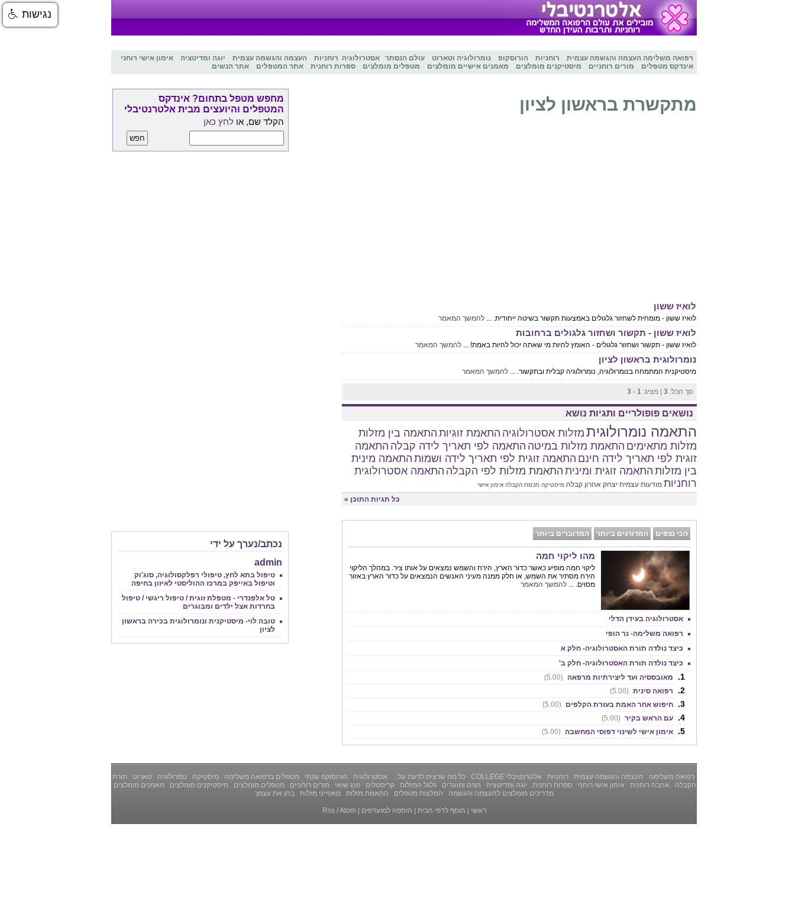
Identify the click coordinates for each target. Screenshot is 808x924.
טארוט (141, 777)
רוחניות (680, 483)
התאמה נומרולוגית (641, 432)
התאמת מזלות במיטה (576, 446)
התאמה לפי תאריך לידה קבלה (458, 446)
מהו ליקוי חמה (565, 556)
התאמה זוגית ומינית (609, 471)
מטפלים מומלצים (258, 785)
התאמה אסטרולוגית (399, 471)
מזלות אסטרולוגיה (543, 433)
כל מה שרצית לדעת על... (428, 777)
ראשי (478, 810)
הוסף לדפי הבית (442, 810)
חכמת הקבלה (522, 485)
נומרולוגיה (171, 777)
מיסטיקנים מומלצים (198, 785)
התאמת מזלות (366, 793)
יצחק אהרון (601, 484)
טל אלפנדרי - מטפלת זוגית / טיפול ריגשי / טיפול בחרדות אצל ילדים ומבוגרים (198, 602)
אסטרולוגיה (369, 777)
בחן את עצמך (274, 793)
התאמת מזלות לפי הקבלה (504, 471)
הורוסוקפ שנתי (325, 777)
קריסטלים (379, 785)
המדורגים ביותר (622, 533)
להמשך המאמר (461, 318)
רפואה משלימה (670, 777)
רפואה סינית (641, 691)
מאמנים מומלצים (139, 785)
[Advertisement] (519, 210)
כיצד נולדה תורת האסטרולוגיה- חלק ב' (621, 663)
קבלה (574, 484)
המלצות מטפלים (417, 793)
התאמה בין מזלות (397, 433)
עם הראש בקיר (637, 718)
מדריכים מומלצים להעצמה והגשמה (500, 793)
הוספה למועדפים (386, 810)
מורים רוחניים (308, 785)
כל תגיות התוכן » (372, 499)
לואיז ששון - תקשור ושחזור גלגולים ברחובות (606, 333)
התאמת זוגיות (469, 433)
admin (268, 562)
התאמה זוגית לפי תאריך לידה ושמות (495, 458)
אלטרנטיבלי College (505, 777)
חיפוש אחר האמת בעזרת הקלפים (607, 704)
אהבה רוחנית (649, 785)
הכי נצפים (671, 533)
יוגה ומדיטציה (505, 785)
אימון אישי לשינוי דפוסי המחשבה (607, 732)
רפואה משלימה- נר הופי (644, 633)
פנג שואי (346, 785)
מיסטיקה (552, 485)
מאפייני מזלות (319, 793)
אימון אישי (490, 485)
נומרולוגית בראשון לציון (647, 359)
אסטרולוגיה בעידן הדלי (646, 619)
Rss (328, 810)
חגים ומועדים (460, 785)
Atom (348, 810)
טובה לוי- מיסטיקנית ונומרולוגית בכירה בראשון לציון (198, 625)
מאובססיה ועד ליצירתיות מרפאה (608, 677)
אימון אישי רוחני (600, 785)
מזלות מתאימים (661, 446)
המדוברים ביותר (562, 533)
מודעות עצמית (640, 484)
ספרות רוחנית (552, 785)
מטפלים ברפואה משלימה (260, 777)
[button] (30, 15)
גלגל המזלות (417, 785)
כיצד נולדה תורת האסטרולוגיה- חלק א (622, 648)
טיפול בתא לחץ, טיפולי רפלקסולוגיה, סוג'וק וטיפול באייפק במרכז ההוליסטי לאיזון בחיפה (203, 579)
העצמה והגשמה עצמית (608, 777)
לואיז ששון (675, 306)
